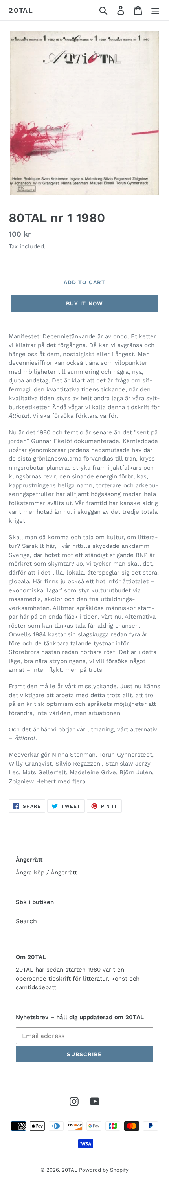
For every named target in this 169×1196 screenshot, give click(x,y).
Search (26, 921)
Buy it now (84, 303)
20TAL (21, 10)
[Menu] (155, 10)
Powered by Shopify (104, 1170)
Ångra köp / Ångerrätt (46, 872)
